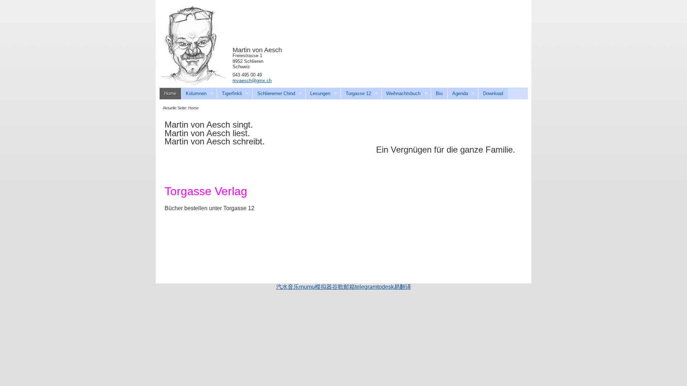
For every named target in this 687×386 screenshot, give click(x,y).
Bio (439, 93)
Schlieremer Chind (273, 93)
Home (170, 93)
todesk (385, 287)
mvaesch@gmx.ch (252, 80)
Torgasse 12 (356, 93)
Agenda (457, 93)
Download (493, 93)
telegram (366, 287)
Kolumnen (194, 93)
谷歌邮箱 (343, 287)
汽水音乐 (287, 287)
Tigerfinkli (229, 93)
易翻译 (402, 287)
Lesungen (317, 93)
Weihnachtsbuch (401, 93)
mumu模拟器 (315, 287)
